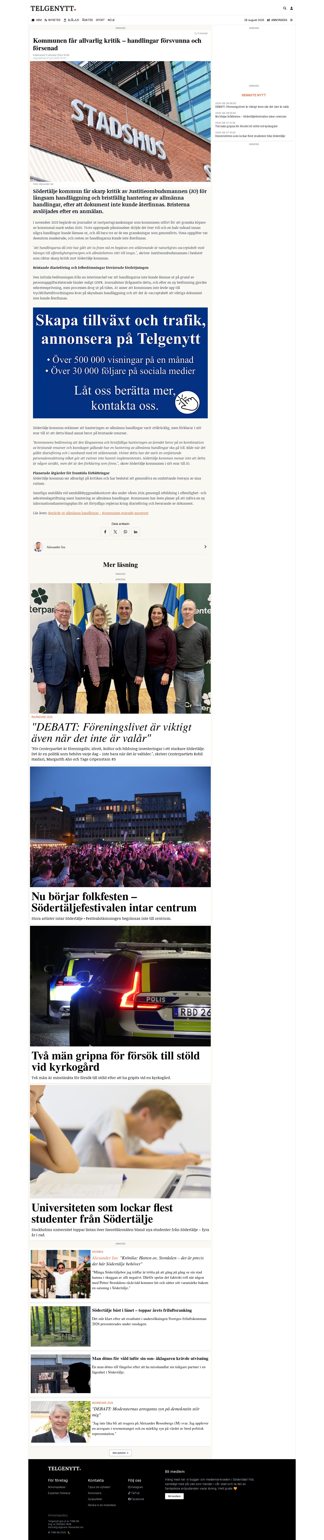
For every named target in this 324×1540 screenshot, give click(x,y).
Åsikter (87, 20)
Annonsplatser (57, 1487)
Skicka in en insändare (102, 1505)
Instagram (136, 1487)
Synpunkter (95, 1499)
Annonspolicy (58, 1515)
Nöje (111, 20)
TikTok (135, 1493)
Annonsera (94, 1493)
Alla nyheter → (120, 1452)
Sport (100, 20)
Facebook (137, 1499)
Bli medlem (174, 1496)
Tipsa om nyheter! (99, 1487)
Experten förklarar (59, 1493)
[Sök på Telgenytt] (285, 8)
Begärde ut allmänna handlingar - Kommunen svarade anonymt (98, 513)
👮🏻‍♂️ (71, 20)
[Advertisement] (254, 56)
